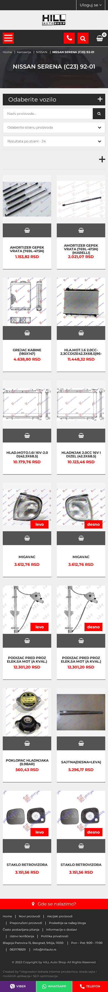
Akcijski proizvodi (60, 916)
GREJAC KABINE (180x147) (27, 351)
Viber (21, 986)
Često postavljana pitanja (21, 929)
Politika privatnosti (54, 936)
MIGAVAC (27, 557)
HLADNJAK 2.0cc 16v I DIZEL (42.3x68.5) (81, 454)
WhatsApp (57, 986)
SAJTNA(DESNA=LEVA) (81, 762)
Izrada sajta (87, 971)
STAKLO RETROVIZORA (27, 864)
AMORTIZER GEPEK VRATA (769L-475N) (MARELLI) (81, 248)
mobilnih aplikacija (16, 976)
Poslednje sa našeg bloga (67, 923)
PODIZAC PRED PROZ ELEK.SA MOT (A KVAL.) (27, 659)
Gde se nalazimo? (57, 904)
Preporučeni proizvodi (26, 923)
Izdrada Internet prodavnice (58, 971)
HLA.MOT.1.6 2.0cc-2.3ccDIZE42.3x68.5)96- (81, 351)
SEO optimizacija (45, 976)
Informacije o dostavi (61, 929)
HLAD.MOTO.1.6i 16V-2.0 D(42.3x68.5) (27, 454)
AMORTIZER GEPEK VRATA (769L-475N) (27, 249)
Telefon (93, 986)
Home (7, 916)
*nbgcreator (28, 971)
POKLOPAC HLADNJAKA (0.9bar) (27, 762)
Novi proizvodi (29, 916)
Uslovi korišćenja (22, 936)
